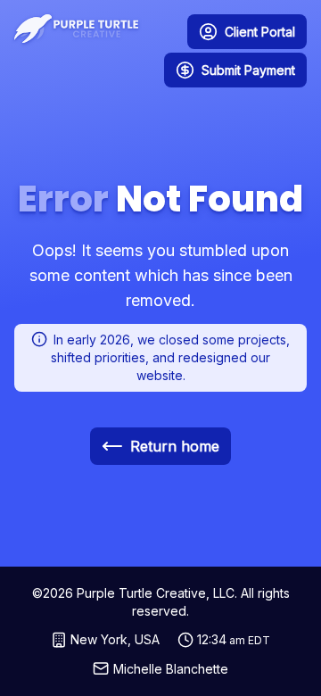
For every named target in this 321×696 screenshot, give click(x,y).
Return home (174, 446)
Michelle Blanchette (170, 668)
